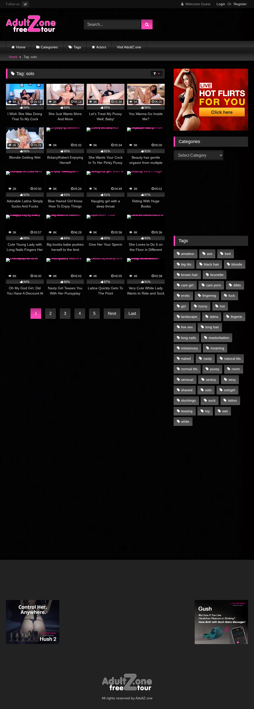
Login (221, 4)
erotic (185, 295)
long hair (212, 327)
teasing (186, 411)
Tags (77, 47)
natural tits (232, 358)
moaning (217, 348)
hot (222, 306)
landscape (189, 317)
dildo (237, 285)
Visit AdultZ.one (129, 47)
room (236, 369)
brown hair (189, 275)
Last (132, 313)
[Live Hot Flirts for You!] (211, 129)
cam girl (187, 285)
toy (207, 411)
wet (225, 411)
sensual (187, 380)
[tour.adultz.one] (39, 24)
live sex (187, 327)
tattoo (232, 400)
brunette (216, 275)
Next (112, 313)
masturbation (219, 338)
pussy (214, 369)
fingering (209, 295)
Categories (49, 47)
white (185, 421)
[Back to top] (238, 694)
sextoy (211, 380)
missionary (189, 348)
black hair (211, 264)
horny (202, 306)
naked (186, 358)
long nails (188, 338)
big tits (186, 264)
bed (228, 254)
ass (209, 254)
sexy (232, 380)
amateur (187, 254)
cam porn (213, 285)
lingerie (236, 317)
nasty (207, 358)
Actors (101, 47)
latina (214, 317)
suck (212, 400)
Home (21, 47)
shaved (186, 390)
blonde (236, 264)
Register (240, 4)
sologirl (229, 390)
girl (183, 306)
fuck (231, 295)
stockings (188, 400)
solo (208, 390)
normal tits (189, 369)
